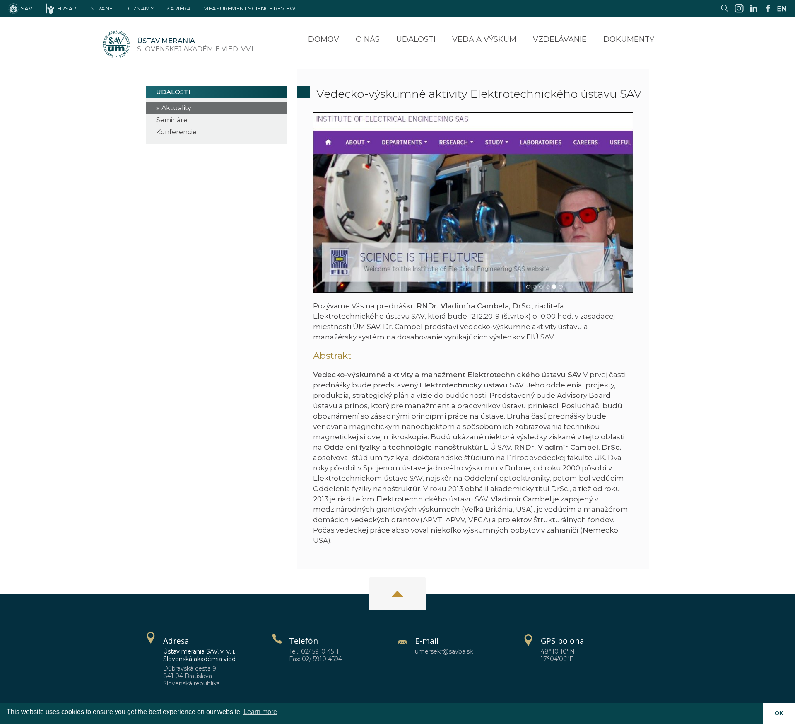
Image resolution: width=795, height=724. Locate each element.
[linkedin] (753, 12)
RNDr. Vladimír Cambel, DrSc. (567, 447)
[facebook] (768, 12)
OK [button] (779, 713)
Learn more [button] (260, 711)
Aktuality (176, 108)
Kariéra (178, 8)
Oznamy (141, 8)
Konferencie (176, 132)
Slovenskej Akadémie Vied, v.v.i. (196, 45)
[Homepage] (116, 45)
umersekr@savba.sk (444, 651)
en (782, 9)
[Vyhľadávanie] (724, 12)
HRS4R (66, 8)
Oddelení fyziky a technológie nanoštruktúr (403, 447)
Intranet (102, 8)
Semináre (172, 120)
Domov (323, 39)
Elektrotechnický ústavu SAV (471, 385)
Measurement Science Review (249, 8)
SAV (26, 8)
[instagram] (739, 12)
